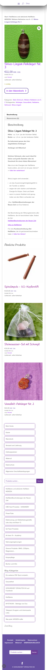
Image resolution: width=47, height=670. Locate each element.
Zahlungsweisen (11, 452)
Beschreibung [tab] (12, 114)
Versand (9, 77)
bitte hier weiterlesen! (17, 170)
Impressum (9, 643)
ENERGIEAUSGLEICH (32, 643)
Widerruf (9, 458)
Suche (39, 481)
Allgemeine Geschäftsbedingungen (18, 471)
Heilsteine (35, 102)
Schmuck (7, 105)
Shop (28, 4)
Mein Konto (10, 426)
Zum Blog (8, 626)
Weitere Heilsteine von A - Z (22, 19)
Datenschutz (10, 465)
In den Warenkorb (15, 91)
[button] (39, 28)
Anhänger (19, 102)
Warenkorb (9, 439)
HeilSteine (9, 597)
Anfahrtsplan (20, 640)
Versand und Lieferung (13, 445)
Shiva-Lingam (16, 105)
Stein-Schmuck (18, 100)
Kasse (8, 432)
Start (6, 17)
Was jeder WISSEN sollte (14, 619)
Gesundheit (27, 102)
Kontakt (10, 640)
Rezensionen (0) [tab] (13, 118)
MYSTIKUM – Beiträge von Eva (16, 604)
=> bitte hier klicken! (19, 234)
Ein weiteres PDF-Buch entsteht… (17, 575)
